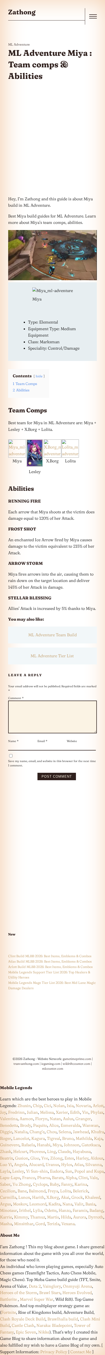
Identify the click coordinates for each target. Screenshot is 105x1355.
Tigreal (53, 1138)
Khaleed (92, 1197)
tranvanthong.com (26, 1064)
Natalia (21, 1131)
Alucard (36, 1164)
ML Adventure (19, 44)
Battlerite (9, 1299)
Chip (37, 1105)
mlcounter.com (52, 1068)
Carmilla (8, 1197)
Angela (20, 1164)
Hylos (66, 1164)
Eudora (56, 1171)
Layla (5, 1171)
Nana (67, 1203)
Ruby (54, 1184)
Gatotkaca (91, 1144)
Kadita (54, 1203)
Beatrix (6, 1158)
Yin (85, 1112)
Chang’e (37, 1131)
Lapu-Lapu (10, 1177)
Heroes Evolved (77, 1292)
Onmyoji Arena (77, 1286)
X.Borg (52, 1197)
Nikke (43, 1332)
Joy (3, 1112)
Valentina (9, 1118)
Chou (52, 1131)
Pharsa (43, 1177)
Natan (55, 1118)
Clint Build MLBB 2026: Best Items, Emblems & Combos (49, 956)
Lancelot (21, 1138)
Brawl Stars (49, 1292)
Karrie (6, 1217)
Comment (16, 698)
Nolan (59, 1105)
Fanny (66, 1184)
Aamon (26, 1118)
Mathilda (84, 1138)
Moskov (20, 1203)
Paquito (40, 1125)
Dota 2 (35, 1286)
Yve (44, 1158)
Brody (25, 1125)
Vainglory (52, 1286)
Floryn (41, 1118)
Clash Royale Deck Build (22, 1318)
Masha (6, 1223)
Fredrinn (16, 1112)
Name (13, 741)
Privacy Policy (53, 1351)
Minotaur (8, 1210)
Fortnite (8, 1312)
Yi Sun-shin (37, 1171)
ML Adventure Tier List (53, 655)
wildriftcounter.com (76, 1064)
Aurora (79, 1217)
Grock (77, 1197)
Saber (5, 1184)
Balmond (37, 1190)
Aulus (68, 1118)
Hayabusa (82, 1151)
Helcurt (20, 1151)
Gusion (21, 1158)
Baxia (90, 1203)
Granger (83, 1118)
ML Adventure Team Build (52, 634)
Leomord (37, 1203)
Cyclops (40, 1184)
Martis (53, 1217)
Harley (82, 1158)
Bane (22, 1190)
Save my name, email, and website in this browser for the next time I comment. (52, 763)
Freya (53, 1190)
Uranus (52, 1164)
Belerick (80, 1190)
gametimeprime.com (77, 1059)
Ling (51, 1151)
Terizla (53, 1223)
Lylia (37, 1210)
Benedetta (9, 1125)
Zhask (5, 1151)
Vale (93, 1177)
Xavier (62, 1112)
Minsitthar (23, 1223)
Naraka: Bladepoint (54, 1325)
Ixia (70, 1105)
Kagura (38, 1138)
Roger (5, 1138)
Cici (47, 1105)
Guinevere (9, 1144)
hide (39, 376)
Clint (83, 1177)
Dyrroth (95, 1217)
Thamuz (37, 1217)
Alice (54, 1125)
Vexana (68, 1223)
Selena (65, 1131)
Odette (50, 1210)
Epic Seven (26, 1332)
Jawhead (81, 1131)
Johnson (72, 1144)
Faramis (80, 1210)
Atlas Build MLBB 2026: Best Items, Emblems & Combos (50, 961)
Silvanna (93, 1164)
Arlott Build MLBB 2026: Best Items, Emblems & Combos (50, 967)
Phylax (96, 1112)
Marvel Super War (36, 1299)
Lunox (24, 1197)
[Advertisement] (52, 139)
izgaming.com (50, 1064)
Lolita (65, 1190)
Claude (64, 1151)
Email (42, 741)
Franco (28, 1177)
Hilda (66, 1217)
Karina (80, 1184)
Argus (5, 1203)
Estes (69, 1158)
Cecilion (8, 1190)
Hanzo (65, 1210)
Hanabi (43, 1144)
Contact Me (80, 1351)
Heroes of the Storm (18, 1292)
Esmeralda (70, 1125)
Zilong (56, 1158)
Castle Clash (23, 1325)
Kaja (98, 1138)
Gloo (34, 1158)
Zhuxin (24, 1105)
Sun (68, 1171)
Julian (32, 1112)
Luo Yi (6, 1164)
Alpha (70, 1177)
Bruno (68, 1138)
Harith (38, 1197)
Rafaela (28, 1144)
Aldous (96, 1158)
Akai (65, 1197)
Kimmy (21, 1217)
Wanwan (90, 1125)
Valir (78, 1203)
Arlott (98, 1105)
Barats (57, 1177)
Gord (40, 1223)
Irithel (25, 1210)
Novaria (83, 1105)
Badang (96, 1210)
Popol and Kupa (89, 1171)
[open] (93, 16)
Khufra (97, 1131)
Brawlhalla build (62, 1318)
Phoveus (37, 1151)
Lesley (18, 1171)
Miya (57, 1144)
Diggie (6, 1131)
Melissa (47, 1112)
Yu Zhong (21, 1184)
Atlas (78, 1164)
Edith (75, 1112)
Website (72, 741)
